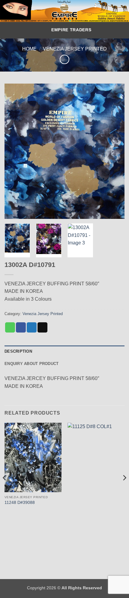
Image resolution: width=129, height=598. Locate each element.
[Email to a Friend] (42, 327)
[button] (42, 30)
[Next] (114, 151)
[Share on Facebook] (21, 327)
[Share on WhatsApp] (10, 327)
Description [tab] (18, 351)
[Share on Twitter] (32, 327)
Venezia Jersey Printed (75, 48)
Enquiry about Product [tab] (31, 363)
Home (29, 48)
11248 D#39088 (19, 502)
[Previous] (14, 151)
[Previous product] (64, 59)
